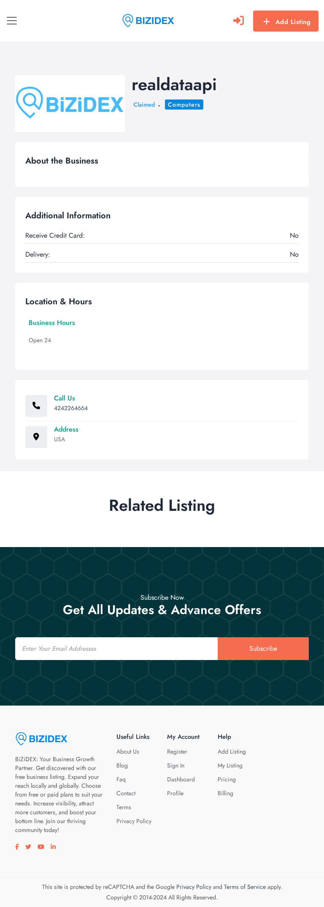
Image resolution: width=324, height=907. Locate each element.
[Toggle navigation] (11, 20)
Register (177, 751)
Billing (225, 793)
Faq (121, 779)
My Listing (230, 765)
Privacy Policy (133, 821)
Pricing (227, 779)
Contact (125, 793)
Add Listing (293, 22)
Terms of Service (245, 887)
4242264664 (71, 408)
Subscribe (263, 648)
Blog (122, 765)
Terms (123, 807)
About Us (127, 751)
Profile (175, 793)
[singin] (238, 21)
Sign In (175, 765)
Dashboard (181, 779)
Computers (184, 104)
